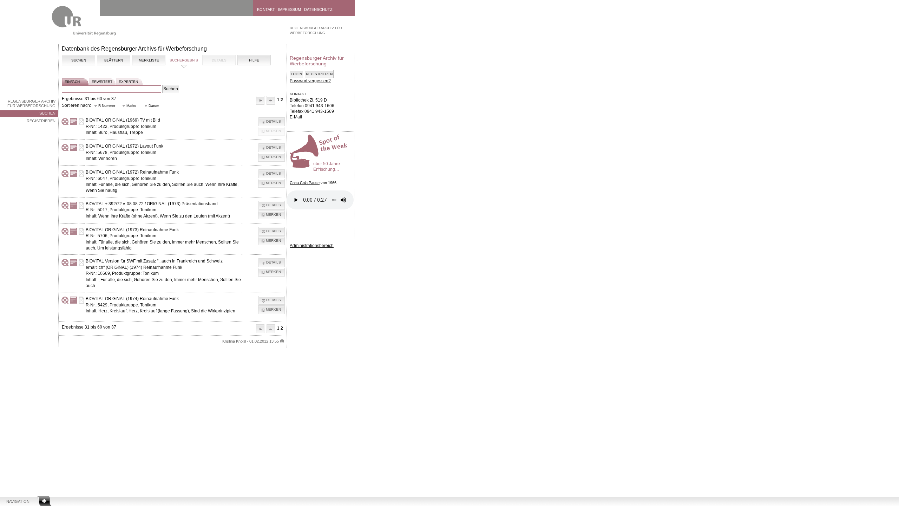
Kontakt (266, 9)
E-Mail (296, 117)
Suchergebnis (184, 60)
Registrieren (41, 121)
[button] (260, 100)
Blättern (113, 60)
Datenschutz (318, 9)
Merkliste (149, 60)
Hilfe (254, 60)
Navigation (17, 501)
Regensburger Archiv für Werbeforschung (31, 103)
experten (128, 82)
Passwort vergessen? (310, 80)
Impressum (289, 9)
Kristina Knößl (234, 341)
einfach (72, 82)
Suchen (47, 113)
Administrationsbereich (312, 245)
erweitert (102, 82)
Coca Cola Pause (305, 183)
